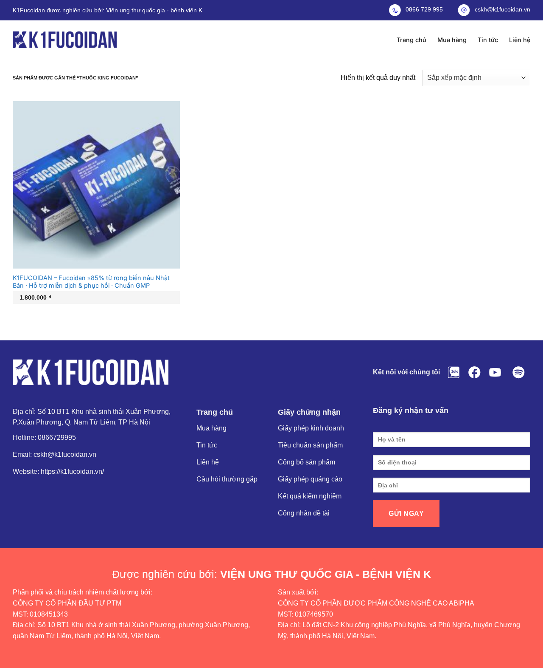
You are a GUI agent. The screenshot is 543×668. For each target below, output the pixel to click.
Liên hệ (519, 39)
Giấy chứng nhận (309, 412)
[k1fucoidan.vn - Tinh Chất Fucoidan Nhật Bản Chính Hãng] (65, 39)
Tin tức (488, 39)
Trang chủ (411, 39)
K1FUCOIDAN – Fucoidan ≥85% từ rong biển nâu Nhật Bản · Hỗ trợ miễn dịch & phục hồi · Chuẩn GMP (91, 281)
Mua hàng (452, 39)
